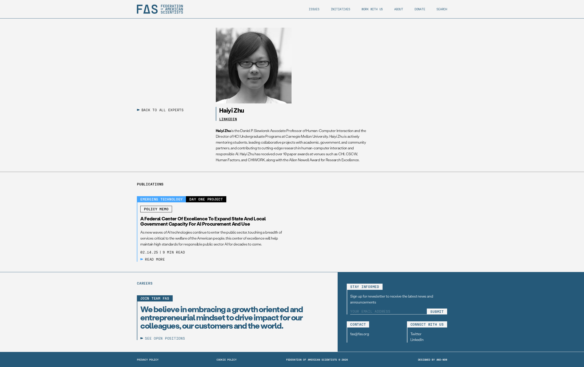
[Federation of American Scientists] (160, 9)
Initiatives (340, 9)
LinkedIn (228, 119)
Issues (314, 9)
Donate (420, 9)
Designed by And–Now (432, 359)
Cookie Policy (226, 359)
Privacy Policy (148, 359)
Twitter (416, 333)
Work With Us (372, 9)
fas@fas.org (359, 333)
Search (441, 9)
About (398, 9)
